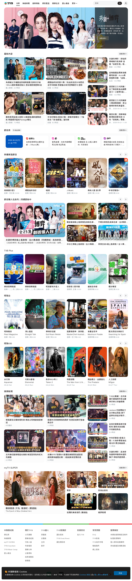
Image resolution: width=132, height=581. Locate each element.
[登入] (126, 3)
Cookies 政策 (85, 574)
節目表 (7, 130)
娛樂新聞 (8, 391)
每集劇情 (102, 38)
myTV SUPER (11, 467)
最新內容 (8, 53)
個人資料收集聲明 (101, 574)
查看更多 (122, 54)
